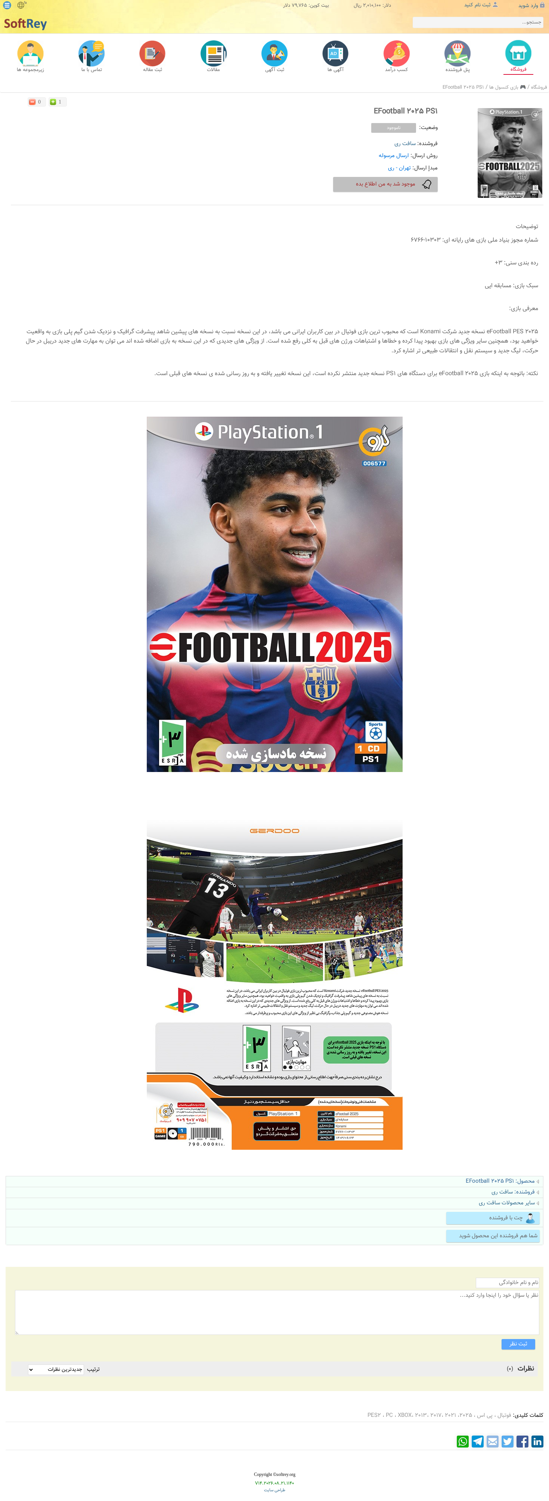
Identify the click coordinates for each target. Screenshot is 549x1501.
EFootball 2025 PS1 (463, 87)
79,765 (299, 5)
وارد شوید (528, 6)
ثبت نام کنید (477, 5)
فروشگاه (539, 87)
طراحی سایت (274, 1491)
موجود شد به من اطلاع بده (385, 184)
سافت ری (405, 144)
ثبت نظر (518, 1344)
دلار (286, 5)
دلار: (386, 5)
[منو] (7, 5)
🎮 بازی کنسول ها (507, 87)
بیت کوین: (318, 5)
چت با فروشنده (506, 1218)
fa (25, 3)
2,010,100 (372, 5)
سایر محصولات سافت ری (507, 1203)
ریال (358, 5)
